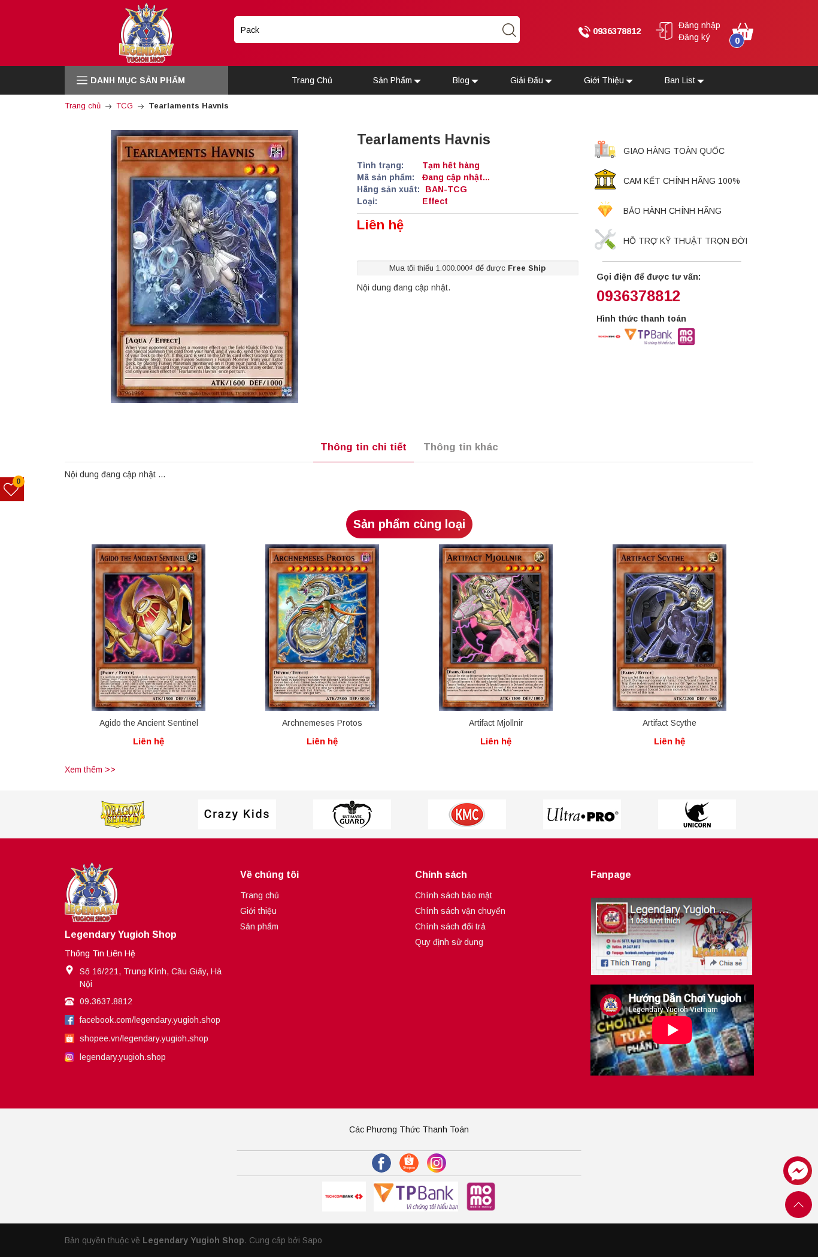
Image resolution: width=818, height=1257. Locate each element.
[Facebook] (381, 1163)
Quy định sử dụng (449, 942)
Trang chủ (259, 895)
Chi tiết (126, 630)
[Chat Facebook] (797, 1171)
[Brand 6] (582, 814)
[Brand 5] (467, 814)
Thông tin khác (460, 447)
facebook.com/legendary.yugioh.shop (150, 1020)
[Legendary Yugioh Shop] (146, 32)
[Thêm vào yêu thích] (139, 627)
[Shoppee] (409, 1163)
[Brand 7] (697, 814)
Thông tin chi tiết (363, 447)
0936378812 (615, 31)
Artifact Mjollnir (496, 723)
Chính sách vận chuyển (460, 911)
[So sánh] (161, 627)
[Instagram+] (436, 1163)
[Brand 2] (122, 814)
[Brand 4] (352, 814)
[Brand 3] (237, 814)
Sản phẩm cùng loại (409, 524)
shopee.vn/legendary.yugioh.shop (144, 1038)
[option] (148, 652)
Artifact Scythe (669, 723)
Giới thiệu (258, 911)
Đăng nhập (699, 25)
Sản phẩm (259, 926)
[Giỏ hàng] (742, 30)
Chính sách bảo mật (453, 895)
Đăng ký (694, 37)
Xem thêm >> (90, 769)
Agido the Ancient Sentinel (148, 723)
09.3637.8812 (106, 1001)
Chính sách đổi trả (450, 926)
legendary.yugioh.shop (123, 1057)
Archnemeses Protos (322, 723)
